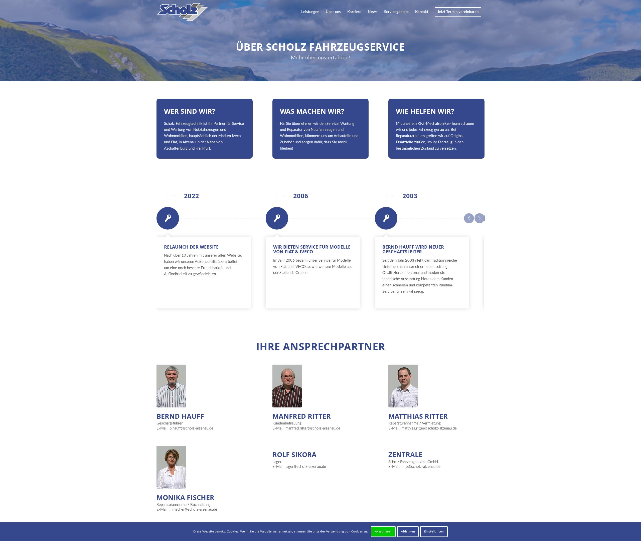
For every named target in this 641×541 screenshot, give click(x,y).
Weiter (479, 218)
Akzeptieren (383, 531)
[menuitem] (310, 12)
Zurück (469, 218)
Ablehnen (408, 531)
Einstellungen (434, 531)
